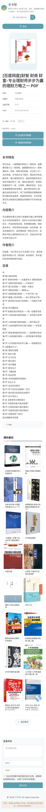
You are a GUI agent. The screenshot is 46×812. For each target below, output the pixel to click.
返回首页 (24, 722)
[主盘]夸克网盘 (24, 135)
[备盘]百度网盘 (24, 142)
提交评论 (23, 785)
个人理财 (9, 425)
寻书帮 (12, 5)
